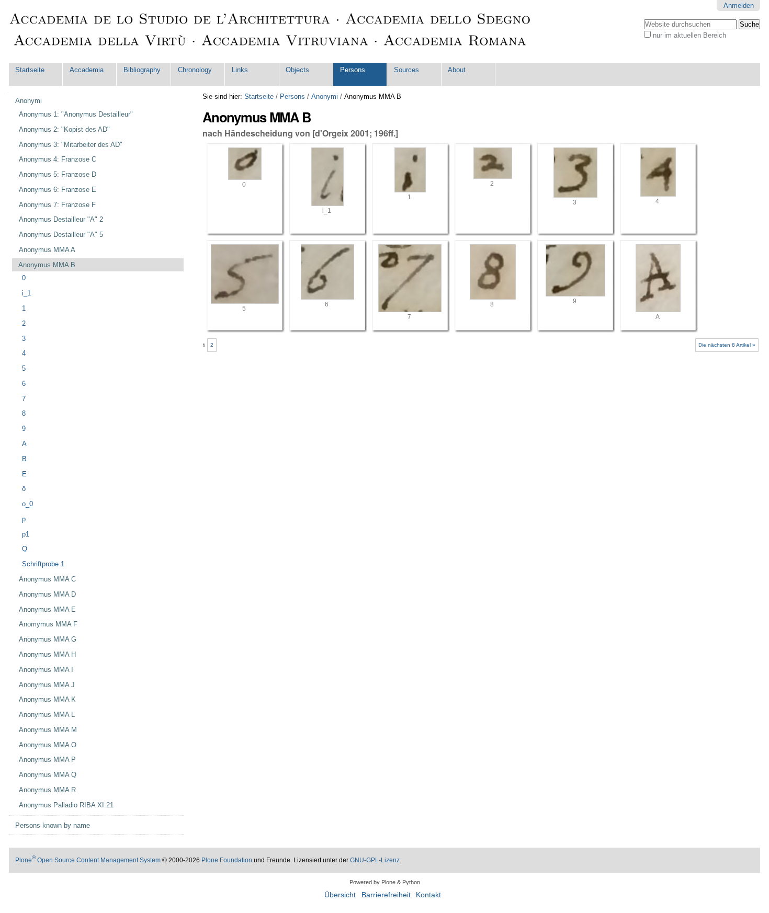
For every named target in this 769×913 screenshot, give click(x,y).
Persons (352, 70)
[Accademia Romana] (270, 31)
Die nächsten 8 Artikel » (726, 345)
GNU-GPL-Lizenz (375, 860)
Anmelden (738, 5)
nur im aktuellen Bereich (689, 35)
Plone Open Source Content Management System (88, 860)
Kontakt (428, 895)
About (457, 70)
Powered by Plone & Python (384, 882)
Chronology (195, 70)
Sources (406, 70)
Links (240, 70)
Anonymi (324, 96)
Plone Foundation (226, 860)
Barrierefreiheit (386, 895)
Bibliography (142, 70)
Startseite (29, 70)
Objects (297, 70)
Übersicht (340, 895)
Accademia (87, 70)
